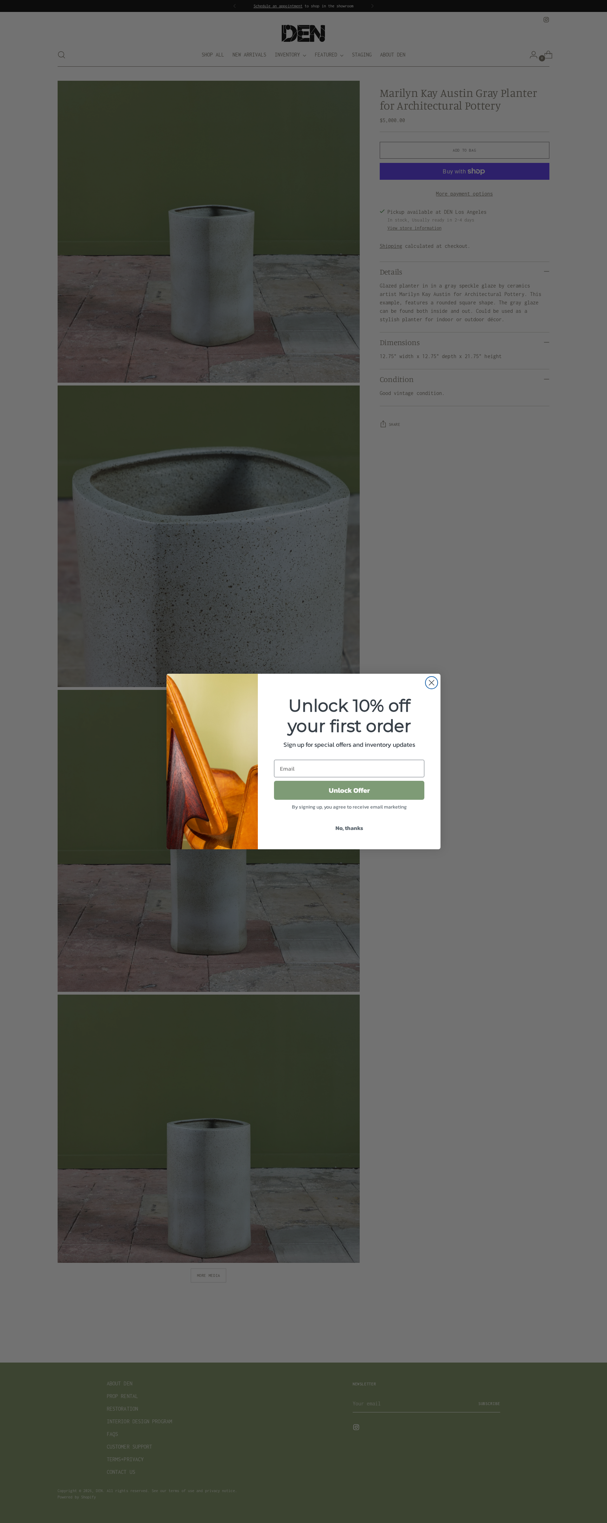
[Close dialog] (431, 683)
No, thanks (349, 828)
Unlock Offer (349, 790)
